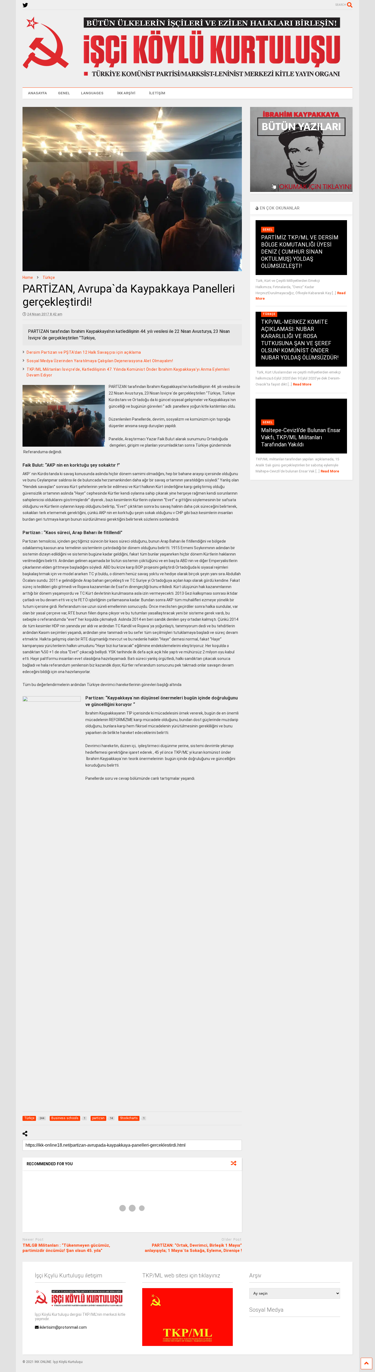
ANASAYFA (37, 93)
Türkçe (269, 314)
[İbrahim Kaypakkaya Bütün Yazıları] (301, 190)
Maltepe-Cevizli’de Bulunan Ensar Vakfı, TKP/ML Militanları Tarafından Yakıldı (301, 437)
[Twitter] (25, 5)
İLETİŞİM (157, 93)
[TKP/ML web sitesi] (187, 1344)
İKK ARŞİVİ (126, 93)
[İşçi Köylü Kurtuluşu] (187, 78)
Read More (302, 384)
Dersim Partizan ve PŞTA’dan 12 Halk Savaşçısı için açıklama (84, 352)
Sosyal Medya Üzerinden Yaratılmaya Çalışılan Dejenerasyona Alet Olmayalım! (100, 361)
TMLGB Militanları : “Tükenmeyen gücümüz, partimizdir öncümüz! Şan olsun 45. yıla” (66, 1248)
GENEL (64, 93)
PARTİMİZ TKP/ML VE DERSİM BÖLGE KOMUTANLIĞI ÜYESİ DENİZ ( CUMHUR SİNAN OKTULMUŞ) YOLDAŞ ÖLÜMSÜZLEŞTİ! (299, 251)
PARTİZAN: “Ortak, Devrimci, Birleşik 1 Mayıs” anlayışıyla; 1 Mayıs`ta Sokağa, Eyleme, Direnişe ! (193, 1248)
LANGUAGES (92, 93)
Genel (268, 229)
